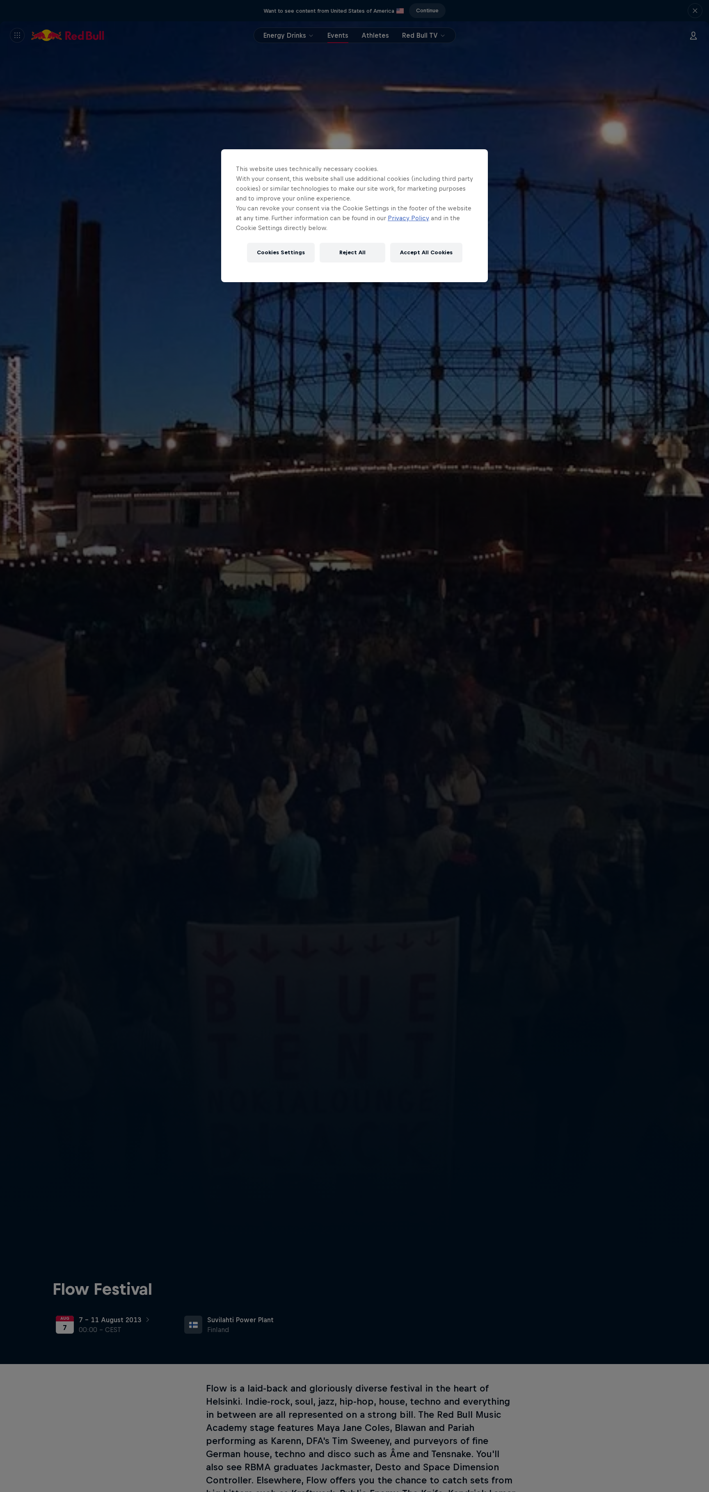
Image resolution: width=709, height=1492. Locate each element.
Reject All (352, 252)
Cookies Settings (281, 252)
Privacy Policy (408, 217)
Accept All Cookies (426, 252)
